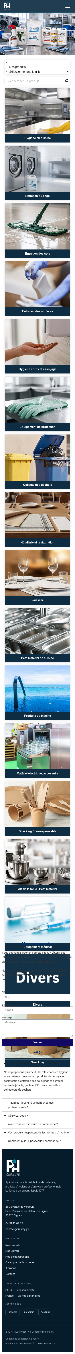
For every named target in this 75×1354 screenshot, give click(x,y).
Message (7, 1017)
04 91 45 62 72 (14, 1223)
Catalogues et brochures (19, 1262)
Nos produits (12, 1245)
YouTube (45, 1312)
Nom (4, 991)
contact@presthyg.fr (17, 1229)
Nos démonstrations (17, 1256)
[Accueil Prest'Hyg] (6, 6)
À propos (10, 1268)
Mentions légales (47, 1343)
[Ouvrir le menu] (68, 6)
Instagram (29, 1312)
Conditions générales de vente (22, 1339)
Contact (10, 1273)
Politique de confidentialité (19, 1343)
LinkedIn (12, 1312)
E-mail (5, 1004)
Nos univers (12, 1250)
